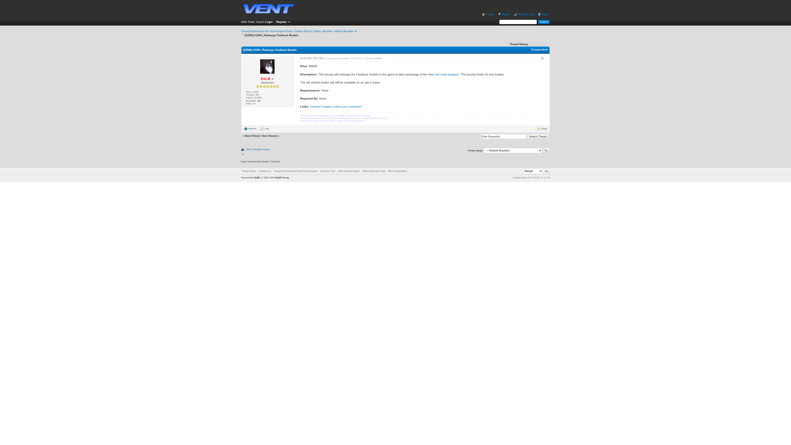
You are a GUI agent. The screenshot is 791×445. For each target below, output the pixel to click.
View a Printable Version (258, 149)
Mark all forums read (374, 171)
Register (281, 21)
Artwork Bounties (344, 31)
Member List (526, 14)
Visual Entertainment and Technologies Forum (267, 31)
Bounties (328, 31)
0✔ (254, 103)
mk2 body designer (446, 74)
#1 (542, 58)
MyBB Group (282, 177)
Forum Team (249, 171)
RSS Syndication (397, 171)
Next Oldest (252, 135)
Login (269, 21)
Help (545, 14)
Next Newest (269, 135)
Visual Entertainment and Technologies (296, 171)
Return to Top (327, 171)
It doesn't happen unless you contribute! (336, 106)
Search (505, 14)
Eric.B (378, 58)
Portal (490, 14)
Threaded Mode (539, 49)
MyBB (257, 177)
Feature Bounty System (308, 31)
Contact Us (265, 171)
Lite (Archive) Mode (349, 171)
